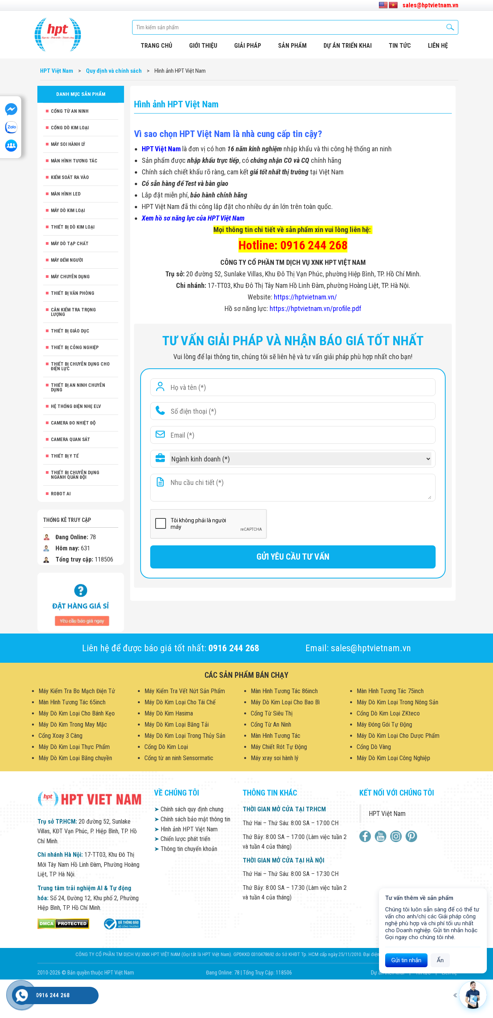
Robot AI (60, 493)
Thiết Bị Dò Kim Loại (72, 227)
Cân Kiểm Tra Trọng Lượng (73, 312)
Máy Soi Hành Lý (68, 144)
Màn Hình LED (65, 194)
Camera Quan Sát (70, 439)
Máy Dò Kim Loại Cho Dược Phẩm (398, 735)
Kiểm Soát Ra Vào (70, 177)
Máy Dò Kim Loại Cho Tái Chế (180, 702)
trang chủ (156, 45)
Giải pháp (247, 45)
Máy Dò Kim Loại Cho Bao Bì (285, 702)
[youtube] (381, 836)
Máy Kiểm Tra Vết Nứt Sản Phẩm (184, 691)
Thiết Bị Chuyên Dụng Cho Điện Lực (80, 366)
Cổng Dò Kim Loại (70, 127)
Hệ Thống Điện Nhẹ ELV (76, 406)
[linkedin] (397, 836)
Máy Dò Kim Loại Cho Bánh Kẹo (77, 713)
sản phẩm (292, 45)
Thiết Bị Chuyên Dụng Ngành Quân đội (75, 475)
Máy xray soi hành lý (274, 758)
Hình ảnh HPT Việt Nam (186, 829)
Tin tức (400, 45)
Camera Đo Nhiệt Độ (73, 423)
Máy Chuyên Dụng (70, 276)
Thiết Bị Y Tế (65, 456)
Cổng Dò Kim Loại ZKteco (388, 713)
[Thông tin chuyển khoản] (80, 601)
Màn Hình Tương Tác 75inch (390, 691)
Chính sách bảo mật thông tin (192, 819)
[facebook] (366, 836)
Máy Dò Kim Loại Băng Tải (176, 724)
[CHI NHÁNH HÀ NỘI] (21, 995)
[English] (383, 5)
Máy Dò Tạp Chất (70, 243)
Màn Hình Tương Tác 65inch (72, 702)
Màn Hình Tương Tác (74, 161)
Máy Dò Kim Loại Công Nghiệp (393, 758)
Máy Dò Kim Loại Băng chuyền (75, 758)
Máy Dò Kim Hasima (168, 713)
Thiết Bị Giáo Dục (70, 331)
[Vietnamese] (393, 5)
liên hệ (438, 45)
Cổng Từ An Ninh (70, 111)
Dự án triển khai (348, 45)
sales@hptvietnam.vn (430, 5)
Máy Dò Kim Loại (68, 210)
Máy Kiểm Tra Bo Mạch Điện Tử (77, 691)
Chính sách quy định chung (188, 809)
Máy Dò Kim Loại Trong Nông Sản (397, 702)
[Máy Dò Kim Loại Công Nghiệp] (121, 923)
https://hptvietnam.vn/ (305, 297)
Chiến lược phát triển (182, 838)
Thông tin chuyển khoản (185, 849)
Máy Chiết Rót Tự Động (279, 747)
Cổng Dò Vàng (374, 747)
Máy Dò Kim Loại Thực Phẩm (74, 747)
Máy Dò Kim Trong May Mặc (73, 724)
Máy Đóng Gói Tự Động (384, 724)
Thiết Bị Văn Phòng (72, 293)
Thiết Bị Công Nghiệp (75, 347)
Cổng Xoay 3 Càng (60, 735)
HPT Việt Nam (387, 813)
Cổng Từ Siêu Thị (272, 713)
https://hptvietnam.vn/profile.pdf (315, 308)
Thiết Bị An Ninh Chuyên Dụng (78, 388)
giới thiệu (203, 45)
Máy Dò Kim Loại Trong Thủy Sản (184, 735)
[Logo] (58, 34)
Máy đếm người (67, 260)
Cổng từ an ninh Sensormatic (178, 758)
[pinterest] (412, 836)
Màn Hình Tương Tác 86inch (284, 691)
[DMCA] (63, 923)
